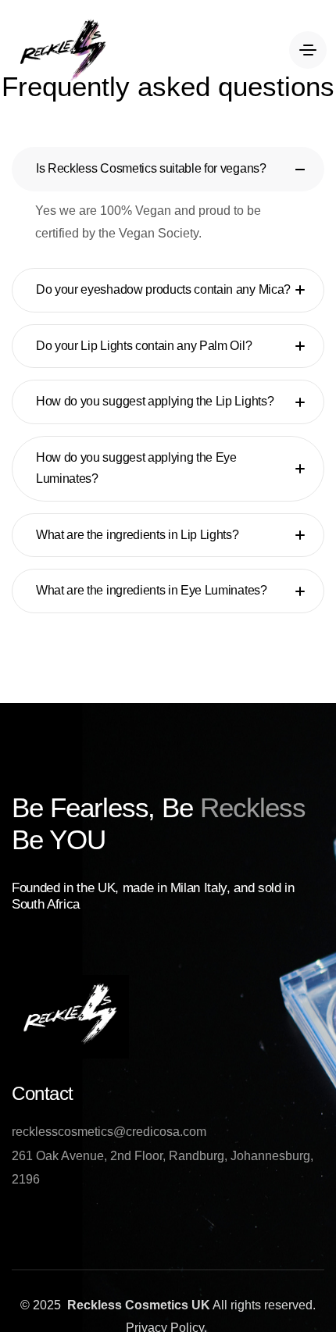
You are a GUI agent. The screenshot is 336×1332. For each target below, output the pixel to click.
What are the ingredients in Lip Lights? (137, 534)
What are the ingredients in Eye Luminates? (151, 590)
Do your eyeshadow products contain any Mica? (163, 289)
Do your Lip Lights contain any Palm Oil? (144, 345)
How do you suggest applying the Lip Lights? (154, 401)
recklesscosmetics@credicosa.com (109, 1131)
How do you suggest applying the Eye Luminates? (136, 468)
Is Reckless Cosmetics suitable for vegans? (151, 168)
